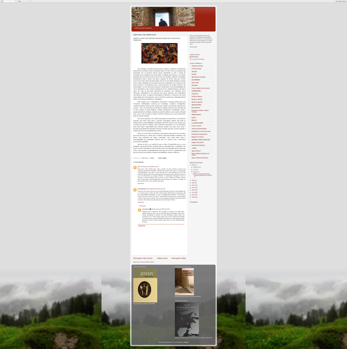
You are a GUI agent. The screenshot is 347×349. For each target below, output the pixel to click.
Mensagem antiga (179, 258)
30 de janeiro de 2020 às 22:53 (161, 209)
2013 (193, 194)
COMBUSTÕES (196, 91)
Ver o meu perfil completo (197, 59)
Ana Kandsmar (142, 188)
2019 (193, 180)
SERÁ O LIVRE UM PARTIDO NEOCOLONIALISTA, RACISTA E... (202, 175)
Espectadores (196, 107)
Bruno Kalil (195, 82)
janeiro (195, 172)
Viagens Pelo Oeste (198, 142)
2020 (193, 165)
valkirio (194, 148)
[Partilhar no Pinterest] (166, 158)
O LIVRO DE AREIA (197, 123)
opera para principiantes (199, 128)
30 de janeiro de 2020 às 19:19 (149, 166)
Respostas (143, 206)
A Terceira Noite (196, 68)
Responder (141, 183)
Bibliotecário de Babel (198, 77)
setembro (196, 167)
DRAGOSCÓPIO (196, 105)
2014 (193, 192)
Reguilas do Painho (198, 137)
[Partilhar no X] (162, 158)
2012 (193, 197)
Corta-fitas (195, 93)
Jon (139, 166)
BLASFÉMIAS (196, 80)
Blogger (186, 342)
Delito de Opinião (197, 102)
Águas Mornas (196, 151)
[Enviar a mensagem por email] (159, 158)
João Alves (145, 209)
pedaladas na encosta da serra (201, 131)
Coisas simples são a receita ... (201, 88)
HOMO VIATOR (196, 114)
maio (194, 169)
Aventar (194, 74)
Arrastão (194, 71)
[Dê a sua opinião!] (160, 158)
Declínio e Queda (197, 99)
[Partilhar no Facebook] (164, 158)
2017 (193, 185)
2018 (193, 183)
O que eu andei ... (197, 125)
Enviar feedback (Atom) (147, 262)
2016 (193, 187)
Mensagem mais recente (143, 258)
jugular (194, 117)
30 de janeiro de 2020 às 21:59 (156, 188)
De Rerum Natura (197, 96)
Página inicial (162, 258)
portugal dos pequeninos (199, 134)
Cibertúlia (195, 85)
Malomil (194, 120)
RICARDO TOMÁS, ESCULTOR (201, 139)
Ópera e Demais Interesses (200, 158)
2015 (193, 190)
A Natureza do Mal (197, 66)
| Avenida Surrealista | (198, 145)
